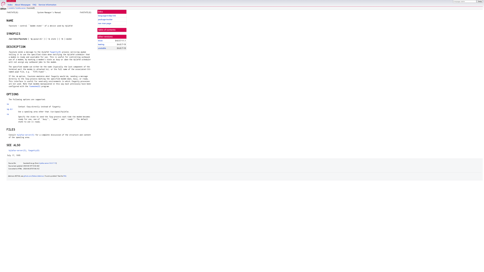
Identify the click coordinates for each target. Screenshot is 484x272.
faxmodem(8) (35, 86)
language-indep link (107, 15)
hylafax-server (21, 8)
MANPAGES (11, 1)
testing (101, 44)
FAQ (34, 5)
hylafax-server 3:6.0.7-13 (47, 163)
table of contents (107, 30)
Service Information (47, 5)
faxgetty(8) (55, 52)
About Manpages (22, 5)
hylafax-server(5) (25, 135)
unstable (11, 8)
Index (10, 5)
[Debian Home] (3, 5)
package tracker (105, 19)
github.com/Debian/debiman (34, 176)
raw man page (104, 23)
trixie (100, 40)
